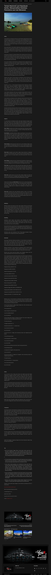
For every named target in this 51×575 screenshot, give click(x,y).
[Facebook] (37, 568)
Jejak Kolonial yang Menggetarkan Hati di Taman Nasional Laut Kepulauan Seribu (8, 538)
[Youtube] (34, 570)
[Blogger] (34, 568)
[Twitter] (45, 568)
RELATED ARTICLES (7, 529)
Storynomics (35, 574)
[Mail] (43, 568)
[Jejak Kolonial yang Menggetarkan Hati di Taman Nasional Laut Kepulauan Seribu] (8, 533)
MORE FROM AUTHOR (14, 529)
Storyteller (41, 574)
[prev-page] (4, 540)
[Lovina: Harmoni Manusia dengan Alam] (18, 533)
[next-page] (5, 540)
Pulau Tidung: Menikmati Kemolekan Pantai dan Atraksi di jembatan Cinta (10, 526)
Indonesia (32, 574)
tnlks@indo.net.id (9, 498)
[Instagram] (41, 568)
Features (38, 574)
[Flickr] (39, 568)
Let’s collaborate (45, 574)
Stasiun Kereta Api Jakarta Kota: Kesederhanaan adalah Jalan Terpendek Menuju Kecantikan (25, 526)
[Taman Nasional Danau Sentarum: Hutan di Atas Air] (27, 533)
